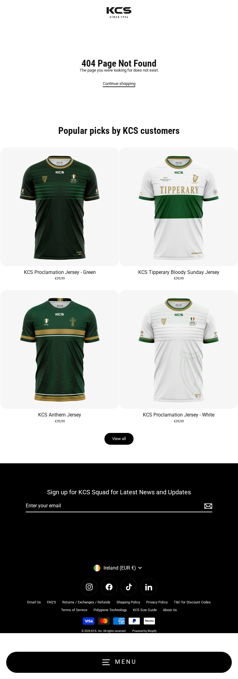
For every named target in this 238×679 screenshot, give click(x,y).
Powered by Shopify (144, 631)
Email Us (34, 602)
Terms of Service (74, 610)
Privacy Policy (157, 602)
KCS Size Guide (145, 610)
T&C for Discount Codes (192, 602)
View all (119, 438)
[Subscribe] (207, 506)
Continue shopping (119, 83)
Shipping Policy (128, 602)
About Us (170, 610)
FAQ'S (51, 602)
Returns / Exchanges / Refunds (86, 602)
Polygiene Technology (110, 610)
